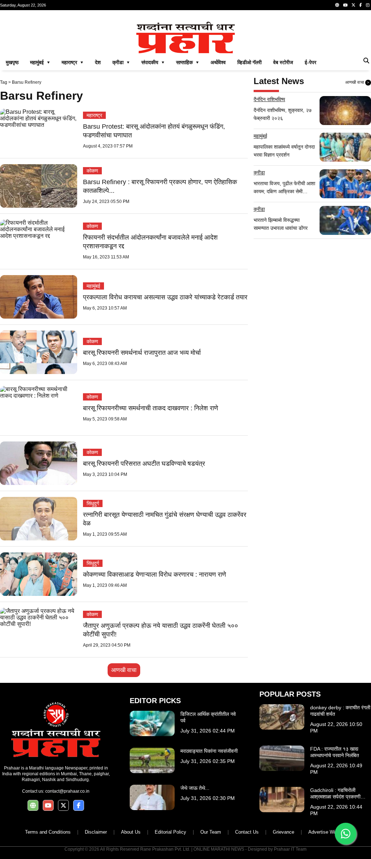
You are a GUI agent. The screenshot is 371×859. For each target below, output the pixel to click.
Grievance (283, 832)
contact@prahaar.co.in (67, 791)
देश (98, 62)
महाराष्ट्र (94, 115)
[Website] (337, 5)
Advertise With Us (327, 832)
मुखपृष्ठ (12, 62)
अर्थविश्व (218, 62)
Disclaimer (96, 832)
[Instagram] (368, 5)
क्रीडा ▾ (121, 62)
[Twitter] (353, 5)
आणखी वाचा (124, 670)
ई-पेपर (310, 62)
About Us (131, 832)
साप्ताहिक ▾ (187, 62)
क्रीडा (259, 172)
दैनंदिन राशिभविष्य (269, 99)
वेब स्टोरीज (283, 62)
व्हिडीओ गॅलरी (249, 62)
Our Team (210, 832)
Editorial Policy (170, 832)
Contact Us (247, 832)
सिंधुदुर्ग (93, 503)
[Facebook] (360, 5)
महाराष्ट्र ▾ (72, 62)
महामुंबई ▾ (40, 62)
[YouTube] (345, 5)
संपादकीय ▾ (152, 62)
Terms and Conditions (48, 832)
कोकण (92, 171)
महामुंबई (93, 286)
